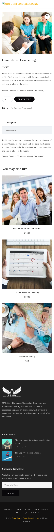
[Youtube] (34, 424)
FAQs (25, 513)
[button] (47, 16)
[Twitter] (11, 424)
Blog (18, 509)
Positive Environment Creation (27, 228)
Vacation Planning (27, 356)
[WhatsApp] (28, 424)
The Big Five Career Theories (28, 453)
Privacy (28, 509)
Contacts (34, 513)
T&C (18, 513)
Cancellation (42, 509)
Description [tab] (11, 122)
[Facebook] (5, 424)
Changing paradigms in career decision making (32, 441)
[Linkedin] (22, 424)
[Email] (39, 424)
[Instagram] (16, 424)
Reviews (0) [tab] (11, 130)
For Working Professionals (21, 108)
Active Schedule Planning (27, 292)
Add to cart (24, 99)
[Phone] (45, 424)
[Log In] (43, 4)
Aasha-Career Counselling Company (25, 518)
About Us (8, 509)
